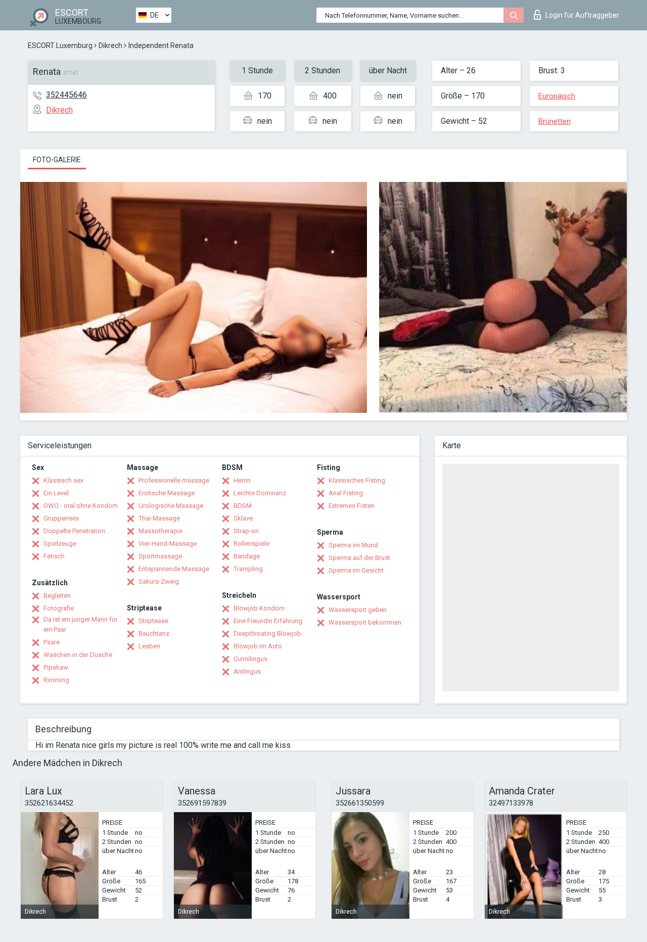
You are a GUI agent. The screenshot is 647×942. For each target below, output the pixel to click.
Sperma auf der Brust (359, 557)
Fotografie (58, 608)
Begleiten (57, 595)
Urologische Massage (170, 505)
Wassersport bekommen (365, 622)
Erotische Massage (166, 493)
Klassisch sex (63, 480)
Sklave (243, 518)
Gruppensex (61, 518)
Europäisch (556, 96)
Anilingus (247, 671)
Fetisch (54, 556)
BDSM (243, 505)
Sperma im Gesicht (356, 570)
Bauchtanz (153, 633)
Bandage (247, 556)
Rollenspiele (251, 543)
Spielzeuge (59, 543)
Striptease (153, 621)
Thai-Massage (159, 518)
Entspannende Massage (173, 569)
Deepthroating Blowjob (267, 633)
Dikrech (110, 45)
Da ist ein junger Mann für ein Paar (80, 624)
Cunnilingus (250, 659)
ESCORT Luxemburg (60, 45)
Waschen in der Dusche (77, 654)
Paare (51, 642)
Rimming (56, 680)
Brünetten (554, 121)
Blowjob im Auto (258, 646)
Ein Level (56, 493)
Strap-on (246, 531)
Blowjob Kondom (259, 608)
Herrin (242, 480)
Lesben (149, 646)
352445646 (66, 95)
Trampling (248, 569)
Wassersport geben (358, 610)
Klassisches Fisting (357, 480)
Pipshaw (55, 667)
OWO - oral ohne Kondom (80, 505)
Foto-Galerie (57, 160)
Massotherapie (160, 531)
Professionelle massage (173, 480)
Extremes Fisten (352, 505)
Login (582, 15)
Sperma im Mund (353, 545)
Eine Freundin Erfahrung (268, 621)
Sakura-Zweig (158, 581)
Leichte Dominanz (260, 493)
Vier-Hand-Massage (167, 543)
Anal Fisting (346, 493)
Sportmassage (160, 556)
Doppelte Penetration (74, 531)
